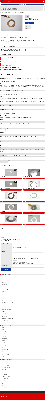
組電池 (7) (3, 300)
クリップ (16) (4, 278)
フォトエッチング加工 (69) (6, 367)
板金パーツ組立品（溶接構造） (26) (7, 318)
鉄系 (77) (3, 347)
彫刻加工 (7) (3, 383)
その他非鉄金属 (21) (5, 349)
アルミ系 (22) (4, 345)
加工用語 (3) (3, 356)
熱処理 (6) (3, 385)
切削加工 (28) (4, 369)
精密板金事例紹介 (7, 12)
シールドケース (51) (5, 289)
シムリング (13, 12)
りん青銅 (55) (4, 336)
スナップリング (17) (5, 280)
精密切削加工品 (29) (5, 320)
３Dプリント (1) (4, 387)
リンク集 (2, 397)
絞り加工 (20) (4, 371)
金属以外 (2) (3, 351)
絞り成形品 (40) (4, 311)
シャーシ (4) (3, 293)
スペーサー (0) (4, 287)
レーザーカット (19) (5, 380)
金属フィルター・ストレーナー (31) (7, 302)
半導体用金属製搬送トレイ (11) (6, 322)
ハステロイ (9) (4, 327)
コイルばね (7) (4, 307)
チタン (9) (3, 342)
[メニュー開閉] (43, 1)
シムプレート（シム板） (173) (6, 282)
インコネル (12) (4, 340)
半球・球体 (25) (4, 313)
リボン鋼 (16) (4, 331)
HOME (2, 12)
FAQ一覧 (22, 233)
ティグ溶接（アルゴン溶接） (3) (7, 376)
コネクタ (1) (3, 298)
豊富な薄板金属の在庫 (7, 113)
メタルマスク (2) (4, 284)
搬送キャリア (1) (4, 291)
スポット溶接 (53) (4, 374)
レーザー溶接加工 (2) (5, 378)
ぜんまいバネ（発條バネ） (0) (6, 309)
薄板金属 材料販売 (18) (5, 354)
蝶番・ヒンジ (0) (4, 316)
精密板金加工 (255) (5, 362)
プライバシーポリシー (4, 396)
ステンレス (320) (4, 329)
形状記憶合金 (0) (4, 338)
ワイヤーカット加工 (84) (5, 365)
